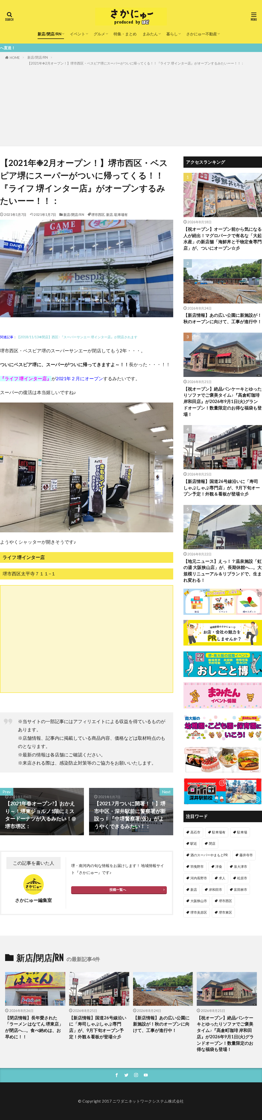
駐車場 (242, 832)
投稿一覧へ (118, 889)
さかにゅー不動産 (201, 33)
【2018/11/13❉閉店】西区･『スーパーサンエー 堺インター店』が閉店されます (77, 337)
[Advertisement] (131, 105)
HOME (15, 58)
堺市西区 (98, 215)
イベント (77, 33)
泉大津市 (240, 866)
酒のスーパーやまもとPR (209, 855)
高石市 (195, 832)
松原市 (242, 878)
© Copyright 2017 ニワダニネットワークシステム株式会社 (131, 1101)
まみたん (150, 33)
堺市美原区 (198, 912)
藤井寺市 (246, 855)
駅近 (193, 843)
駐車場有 (121, 215)
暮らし (172, 33)
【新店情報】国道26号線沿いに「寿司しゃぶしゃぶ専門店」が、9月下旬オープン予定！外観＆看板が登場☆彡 (221, 488)
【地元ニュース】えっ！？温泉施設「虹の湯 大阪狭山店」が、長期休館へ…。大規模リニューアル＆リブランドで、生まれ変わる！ (222, 571)
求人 (222, 878)
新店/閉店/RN (49, 33)
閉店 (212, 843)
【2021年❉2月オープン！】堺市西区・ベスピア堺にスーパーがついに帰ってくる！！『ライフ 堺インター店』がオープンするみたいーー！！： (135, 63)
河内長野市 (198, 878)
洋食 (218, 866)
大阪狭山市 (198, 901)
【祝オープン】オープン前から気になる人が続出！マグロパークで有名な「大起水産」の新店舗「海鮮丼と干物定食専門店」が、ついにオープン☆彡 (222, 239)
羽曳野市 (197, 866)
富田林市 (240, 889)
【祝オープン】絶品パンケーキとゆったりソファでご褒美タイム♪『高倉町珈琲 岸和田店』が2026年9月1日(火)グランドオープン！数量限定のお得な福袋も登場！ (222, 401)
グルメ (99, 33)
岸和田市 (215, 889)
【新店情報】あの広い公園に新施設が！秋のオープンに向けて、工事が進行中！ (222, 318)
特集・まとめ (125, 33)
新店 (109, 215)
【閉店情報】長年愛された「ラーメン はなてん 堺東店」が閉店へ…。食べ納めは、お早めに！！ (34, 1027)
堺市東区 (225, 912)
